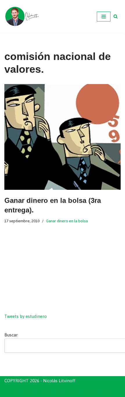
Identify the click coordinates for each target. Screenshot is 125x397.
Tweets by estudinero (25, 316)
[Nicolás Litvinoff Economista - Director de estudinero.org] (21, 16)
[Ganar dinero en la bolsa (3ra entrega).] (62, 137)
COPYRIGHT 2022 (32, 391)
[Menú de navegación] (103, 16)
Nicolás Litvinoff (93, 391)
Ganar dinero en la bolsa (67, 220)
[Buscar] (115, 16)
